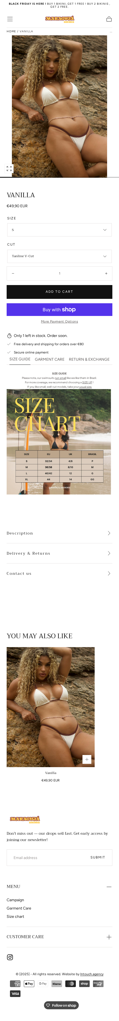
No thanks (59, 1005)
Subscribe (94, 988)
